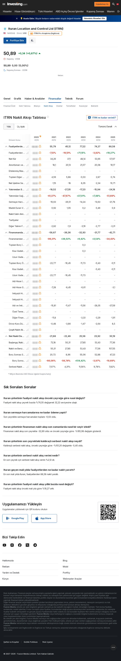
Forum (79, 98)
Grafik (17, 98)
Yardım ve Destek (10, 572)
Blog (65, 560)
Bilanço (37, 106)
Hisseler (7, 11)
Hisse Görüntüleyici (25, 11)
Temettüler (71, 106)
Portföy (66, 572)
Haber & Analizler (35, 98)
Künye (5, 578)
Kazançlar (83, 106)
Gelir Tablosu (24, 106)
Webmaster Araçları (72, 578)
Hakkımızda (8, 560)
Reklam (5, 566)
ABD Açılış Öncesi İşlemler (70, 11)
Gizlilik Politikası (31, 642)
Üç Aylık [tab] (21, 126)
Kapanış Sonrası (95, 11)
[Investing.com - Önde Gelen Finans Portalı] (17, 4)
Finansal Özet (9, 106)
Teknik (69, 98)
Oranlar (59, 106)
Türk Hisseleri (45, 11)
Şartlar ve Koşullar (11, 642)
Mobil (65, 566)
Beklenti (94, 106)
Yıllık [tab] (9, 126)
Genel (7, 98)
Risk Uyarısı (47, 642)
